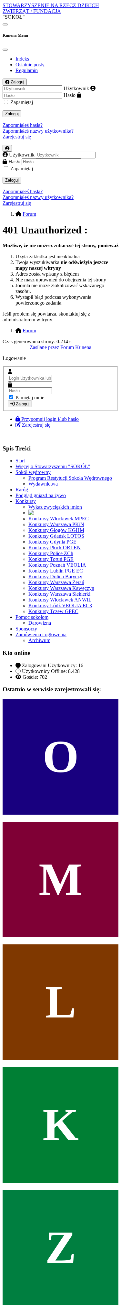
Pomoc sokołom (31, 617)
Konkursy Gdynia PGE (52, 541)
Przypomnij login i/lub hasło (50, 419)
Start (20, 460)
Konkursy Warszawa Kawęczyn (61, 588)
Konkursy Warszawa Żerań (56, 582)
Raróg (21, 489)
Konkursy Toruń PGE (51, 559)
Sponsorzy (26, 628)
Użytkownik (76, 88)
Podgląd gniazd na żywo (40, 495)
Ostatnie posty (30, 64)
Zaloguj (12, 113)
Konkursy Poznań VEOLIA (57, 565)
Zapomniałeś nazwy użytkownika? (38, 131)
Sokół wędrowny (33, 472)
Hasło (70, 95)
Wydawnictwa (43, 484)
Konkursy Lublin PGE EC (55, 570)
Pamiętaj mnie (29, 397)
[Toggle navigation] (5, 24)
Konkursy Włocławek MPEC (58, 518)
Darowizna (39, 623)
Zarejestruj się (17, 136)
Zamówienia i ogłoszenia (40, 634)
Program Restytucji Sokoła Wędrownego (70, 478)
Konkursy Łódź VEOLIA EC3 (60, 605)
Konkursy (25, 501)
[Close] (5, 50)
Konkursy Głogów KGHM (56, 530)
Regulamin (26, 70)
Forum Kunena (75, 347)
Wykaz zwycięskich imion (55, 507)
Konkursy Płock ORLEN (54, 547)
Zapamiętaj (21, 102)
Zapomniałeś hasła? (23, 125)
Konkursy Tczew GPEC (53, 611)
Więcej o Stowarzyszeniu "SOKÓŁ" (52, 466)
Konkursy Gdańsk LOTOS (56, 536)
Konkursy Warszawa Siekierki (59, 594)
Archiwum (39, 640)
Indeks (22, 58)
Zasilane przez (44, 347)
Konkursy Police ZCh (50, 553)
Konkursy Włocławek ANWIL (60, 599)
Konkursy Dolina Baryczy (55, 576)
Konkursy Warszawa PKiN (56, 524)
